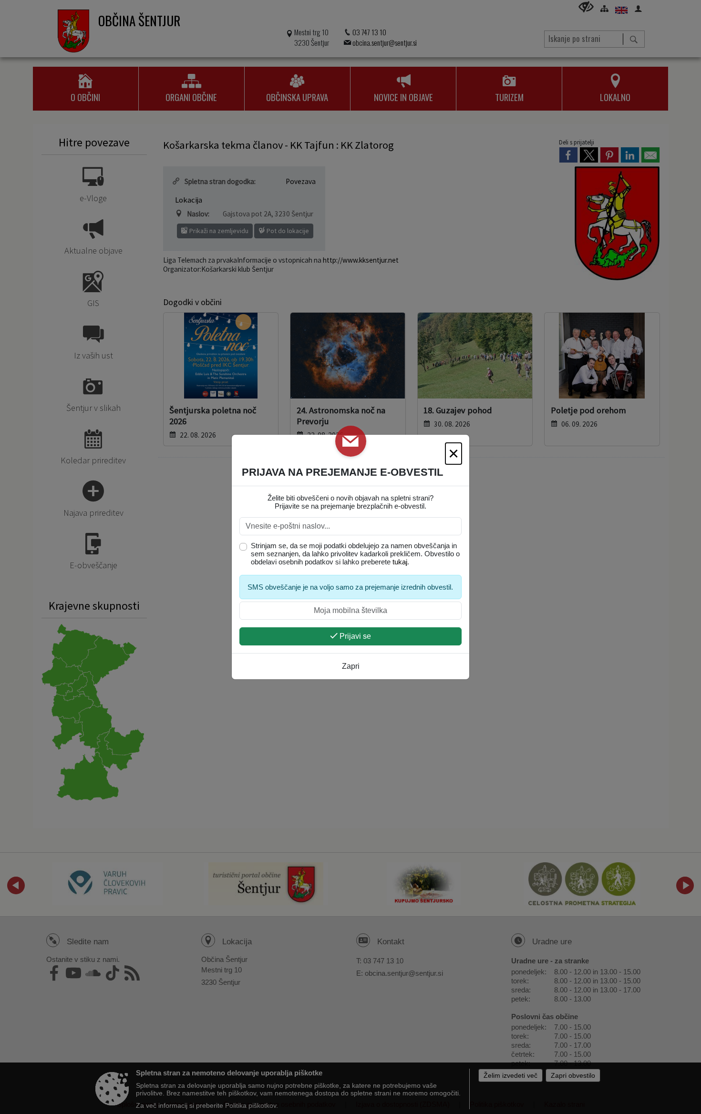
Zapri (351, 666)
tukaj (399, 562)
